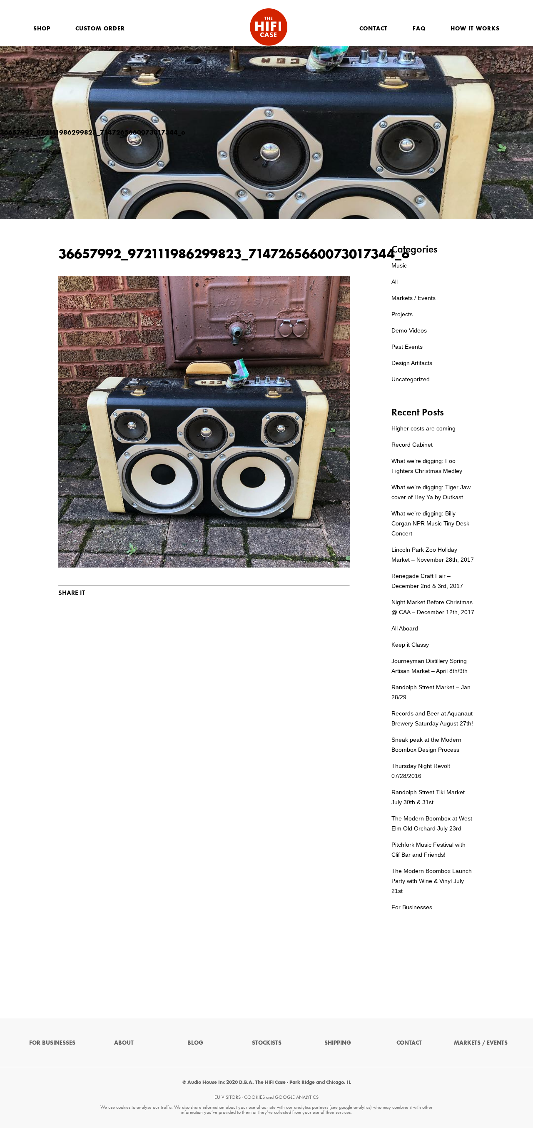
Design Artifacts (411, 363)
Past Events (407, 346)
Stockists (266, 1042)
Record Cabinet (412, 444)
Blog (195, 1042)
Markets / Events (413, 298)
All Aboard (404, 628)
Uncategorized (410, 379)
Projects (402, 314)
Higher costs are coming (423, 428)
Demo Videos (409, 330)
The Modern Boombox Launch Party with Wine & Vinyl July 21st (431, 881)
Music (399, 265)
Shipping (337, 1042)
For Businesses (411, 907)
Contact (373, 28)
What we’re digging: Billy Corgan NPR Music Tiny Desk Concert (430, 523)
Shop (41, 28)
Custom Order (100, 28)
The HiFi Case (268, 27)
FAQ (419, 28)
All (394, 281)
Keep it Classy (410, 644)
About (124, 1042)
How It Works (475, 28)
